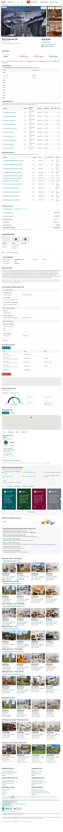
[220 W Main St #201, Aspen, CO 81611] (24, 613)
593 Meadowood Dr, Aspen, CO (10, 128)
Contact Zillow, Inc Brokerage (7, 805)
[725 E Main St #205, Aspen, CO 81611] (9, 590)
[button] (28, 2)
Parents (24, 486)
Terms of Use (37, 813)
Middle (17, 432)
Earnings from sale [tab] (7, 209)
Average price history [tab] (14, 392)
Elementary (11, 432)
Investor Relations (31, 813)
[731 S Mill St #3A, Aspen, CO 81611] (53, 704)
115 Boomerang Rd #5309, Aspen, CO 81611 (12, 175)
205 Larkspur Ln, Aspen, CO (9, 120)
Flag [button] (13, 506)
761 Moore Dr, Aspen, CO (8, 136)
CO (14, 5)
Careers (23, 813)
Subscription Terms (43, 813)
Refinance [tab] (25, 209)
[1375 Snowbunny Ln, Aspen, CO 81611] (9, 681)
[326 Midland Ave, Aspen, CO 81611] (24, 658)
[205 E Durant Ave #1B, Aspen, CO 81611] (53, 590)
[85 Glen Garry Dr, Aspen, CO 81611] (39, 749)
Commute (31, 486)
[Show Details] (59, 72)
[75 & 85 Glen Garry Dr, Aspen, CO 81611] (24, 749)
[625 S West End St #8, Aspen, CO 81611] (38, 635)
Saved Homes (34, 2)
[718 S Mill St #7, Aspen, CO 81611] (24, 726)
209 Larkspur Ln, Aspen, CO (9, 112)
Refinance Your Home (48, 46)
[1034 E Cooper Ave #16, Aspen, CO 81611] (24, 635)
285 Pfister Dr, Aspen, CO (8, 144)
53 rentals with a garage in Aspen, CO (11, 583)
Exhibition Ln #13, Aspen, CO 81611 (11, 188)
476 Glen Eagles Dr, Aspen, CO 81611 (11, 199)
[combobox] (18, 2)
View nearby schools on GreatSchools (12, 460)
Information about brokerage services (10, 803)
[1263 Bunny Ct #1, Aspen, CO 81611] (9, 726)
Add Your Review (31, 512)
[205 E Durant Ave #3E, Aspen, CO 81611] (24, 590)
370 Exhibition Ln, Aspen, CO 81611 (11, 195)
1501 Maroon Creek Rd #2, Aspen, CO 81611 (12, 184)
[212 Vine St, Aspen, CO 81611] (9, 635)
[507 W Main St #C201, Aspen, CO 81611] (39, 726)
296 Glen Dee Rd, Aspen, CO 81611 (11, 180)
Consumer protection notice (20, 803)
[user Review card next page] (61, 499)
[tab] (6, 347)
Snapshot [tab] (5, 392)
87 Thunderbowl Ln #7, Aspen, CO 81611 (12, 178)
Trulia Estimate (7, 67)
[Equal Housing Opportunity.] (16, 821)
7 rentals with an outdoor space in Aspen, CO (13, 674)
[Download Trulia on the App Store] (9, 808)
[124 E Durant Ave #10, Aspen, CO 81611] (24, 681)
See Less (5, 340)
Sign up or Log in (54, 2)
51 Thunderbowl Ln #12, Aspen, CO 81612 (12, 172)
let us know (41, 818)
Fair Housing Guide (18, 813)
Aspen (18, 5)
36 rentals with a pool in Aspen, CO (11, 628)
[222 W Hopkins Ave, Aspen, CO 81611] (53, 681)
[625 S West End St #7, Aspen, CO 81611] (53, 726)
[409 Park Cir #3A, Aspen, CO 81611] (24, 567)
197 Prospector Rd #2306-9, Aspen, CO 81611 (13, 160)
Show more (5, 374)
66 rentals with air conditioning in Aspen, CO (13, 606)
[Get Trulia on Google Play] (18, 808)
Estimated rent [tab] (17, 209)
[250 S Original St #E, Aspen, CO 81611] (53, 567)
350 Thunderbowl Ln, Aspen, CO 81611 (11, 192)
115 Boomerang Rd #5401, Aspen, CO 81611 (12, 164)
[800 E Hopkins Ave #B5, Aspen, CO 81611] (9, 567)
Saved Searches (44, 2)
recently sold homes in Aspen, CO (48, 544)
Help (47, 813)
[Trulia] (3, 808)
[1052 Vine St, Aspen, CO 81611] (53, 635)
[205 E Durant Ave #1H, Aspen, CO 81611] (38, 590)
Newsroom (26, 813)
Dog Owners (17, 486)
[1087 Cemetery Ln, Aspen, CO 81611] (38, 681)
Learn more (48, 462)
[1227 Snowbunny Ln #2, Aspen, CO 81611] (53, 613)
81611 (22, 5)
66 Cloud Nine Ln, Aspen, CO (9, 116)
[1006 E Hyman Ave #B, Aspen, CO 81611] (38, 567)
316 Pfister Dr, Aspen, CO (8, 132)
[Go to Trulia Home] (4, 2)
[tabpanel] (31, 220)
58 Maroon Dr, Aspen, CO (8, 148)
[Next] (60, 571)
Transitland (17, 796)
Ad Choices (56, 813)
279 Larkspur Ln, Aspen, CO (9, 124)
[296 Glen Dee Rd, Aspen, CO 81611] (9, 749)
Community (9, 486)
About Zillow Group (11, 813)
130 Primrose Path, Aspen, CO (9, 140)
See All (5, 480)
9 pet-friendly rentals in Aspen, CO (11, 560)
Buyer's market (14, 404)
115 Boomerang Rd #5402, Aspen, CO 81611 (12, 168)
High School (24, 432)
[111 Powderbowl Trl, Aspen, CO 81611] (53, 749)
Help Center (26, 821)
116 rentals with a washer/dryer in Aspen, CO (13, 651)
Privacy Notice (51, 813)
